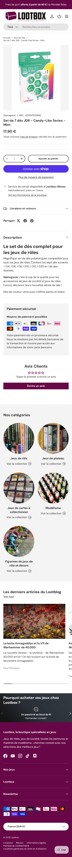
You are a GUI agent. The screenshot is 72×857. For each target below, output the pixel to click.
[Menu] (66, 16)
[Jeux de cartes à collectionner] (18, 488)
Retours (19, 842)
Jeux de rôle (19, 37)
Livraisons (8, 842)
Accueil (6, 37)
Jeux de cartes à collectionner (19, 510)
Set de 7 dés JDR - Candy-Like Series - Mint (24, 40)
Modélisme (53, 508)
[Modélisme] (53, 488)
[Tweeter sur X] (18, 220)
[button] (59, 16)
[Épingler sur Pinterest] (31, 220)
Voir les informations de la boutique (27, 194)
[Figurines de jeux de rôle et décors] (18, 541)
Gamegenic (9, 115)
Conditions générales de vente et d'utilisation (25, 848)
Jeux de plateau (53, 458)
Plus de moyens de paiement (36, 177)
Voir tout (8, 596)
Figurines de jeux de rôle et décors (19, 563)
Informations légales (36, 842)
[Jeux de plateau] (53, 438)
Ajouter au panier (48, 158)
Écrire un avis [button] (36, 386)
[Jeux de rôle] (18, 438)
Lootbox (15, 837)
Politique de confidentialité (16, 845)
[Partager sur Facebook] (25, 220)
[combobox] (36, 27)
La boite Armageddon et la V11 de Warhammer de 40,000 (26, 645)
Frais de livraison (29, 136)
